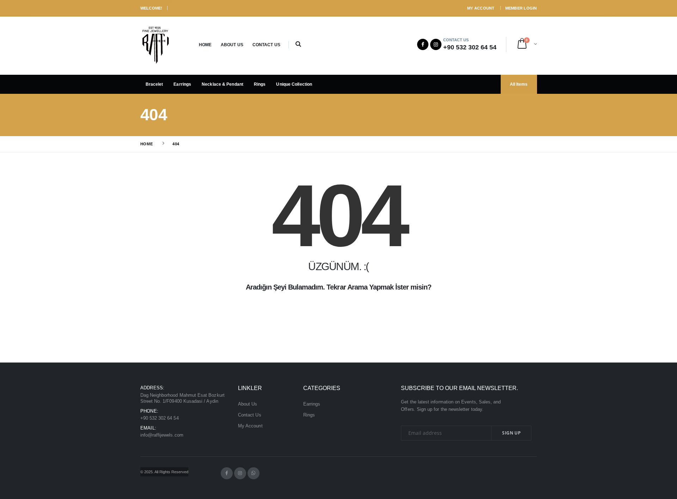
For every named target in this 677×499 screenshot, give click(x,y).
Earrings (182, 84)
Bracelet (154, 84)
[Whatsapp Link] (254, 473)
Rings (260, 84)
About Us (232, 44)
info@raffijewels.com (161, 435)
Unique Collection (294, 84)
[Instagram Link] (435, 44)
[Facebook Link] (422, 44)
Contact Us (266, 44)
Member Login (521, 8)
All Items (519, 84)
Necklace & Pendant (222, 84)
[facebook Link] (227, 473)
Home (205, 44)
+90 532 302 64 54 (159, 418)
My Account (481, 8)
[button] (298, 44)
